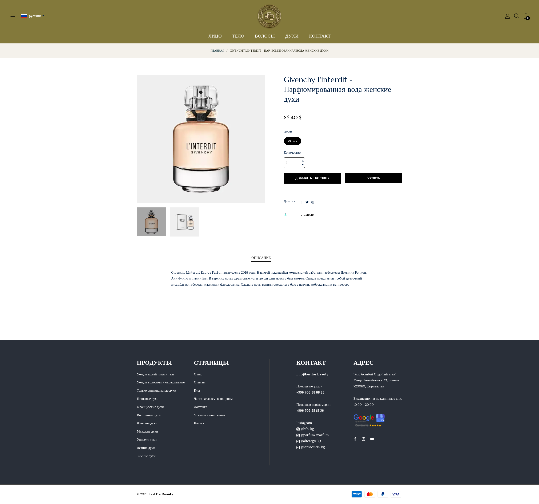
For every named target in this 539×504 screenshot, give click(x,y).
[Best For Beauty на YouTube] (372, 439)
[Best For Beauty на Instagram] (363, 439)
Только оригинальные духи (156, 390)
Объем (288, 132)
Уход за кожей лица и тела (155, 374)
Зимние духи (146, 456)
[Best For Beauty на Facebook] (355, 439)
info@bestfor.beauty (312, 374)
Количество (292, 153)
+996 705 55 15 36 (310, 411)
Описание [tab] (261, 257)
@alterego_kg (310, 441)
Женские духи (147, 423)
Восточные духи (149, 415)
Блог (197, 390)
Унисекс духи (147, 440)
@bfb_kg (307, 429)
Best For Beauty (160, 494)
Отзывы (199, 382)
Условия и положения (209, 415)
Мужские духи (147, 431)
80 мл (292, 141)
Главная (217, 50)
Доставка (200, 407)
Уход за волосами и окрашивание (161, 382)
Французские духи (150, 407)
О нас (198, 374)
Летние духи (146, 448)
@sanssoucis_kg (312, 447)
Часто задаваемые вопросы (213, 399)
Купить (373, 178)
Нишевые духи (148, 399)
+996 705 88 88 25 (310, 392)
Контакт (200, 423)
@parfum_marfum (314, 435)
